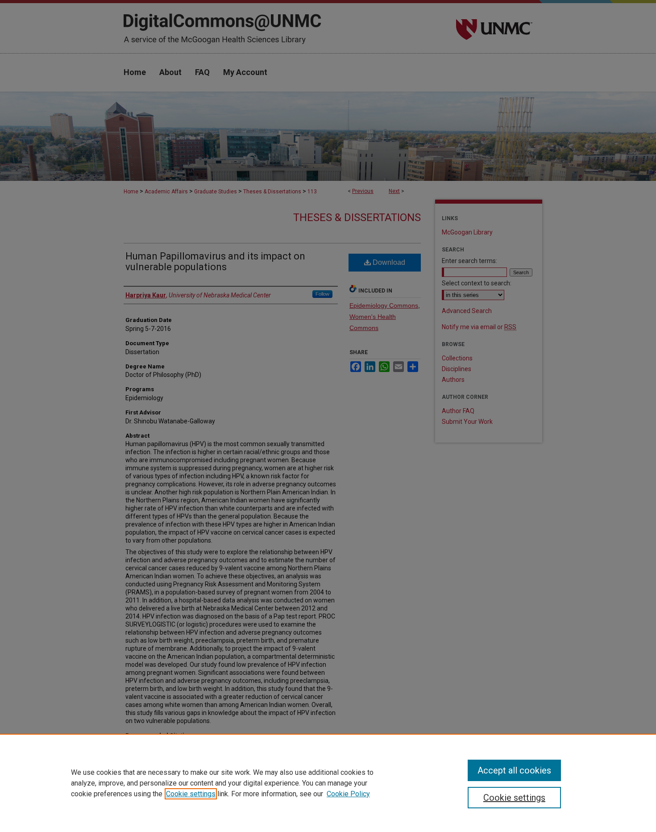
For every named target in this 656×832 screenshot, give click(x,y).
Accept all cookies (514, 770)
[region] (328, 783)
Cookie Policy (348, 794)
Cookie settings (191, 794)
